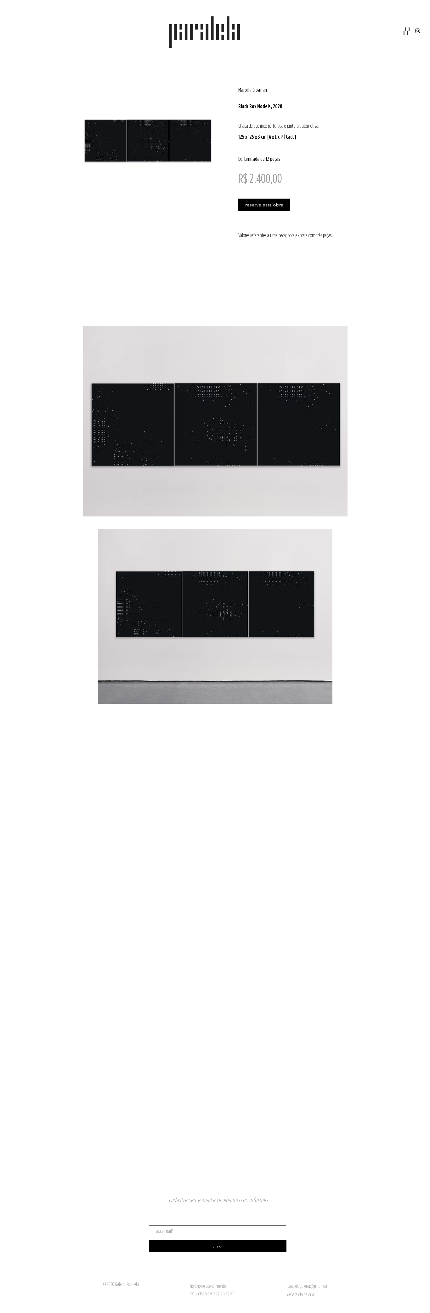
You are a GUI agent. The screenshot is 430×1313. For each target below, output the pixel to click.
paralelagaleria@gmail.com (308, 1286)
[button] (407, 31)
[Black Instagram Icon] (418, 31)
